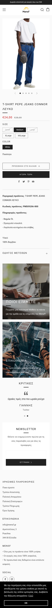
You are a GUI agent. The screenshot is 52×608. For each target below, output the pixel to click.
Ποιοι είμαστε (8, 487)
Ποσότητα (7, 154)
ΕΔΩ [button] (30, 596)
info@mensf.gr (9, 524)
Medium (19, 130)
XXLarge (21, 135)
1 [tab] (24, 416)
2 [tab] (27, 416)
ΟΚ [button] (26, 603)
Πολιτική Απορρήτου (11, 497)
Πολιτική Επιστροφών (12, 501)
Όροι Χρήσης (8, 510)
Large (32, 130)
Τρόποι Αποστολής (11, 492)
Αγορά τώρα (26, 175)
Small (7, 130)
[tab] (20, 93)
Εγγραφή (25, 462)
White (7, 147)
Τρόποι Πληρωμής (11, 506)
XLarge (8, 135)
